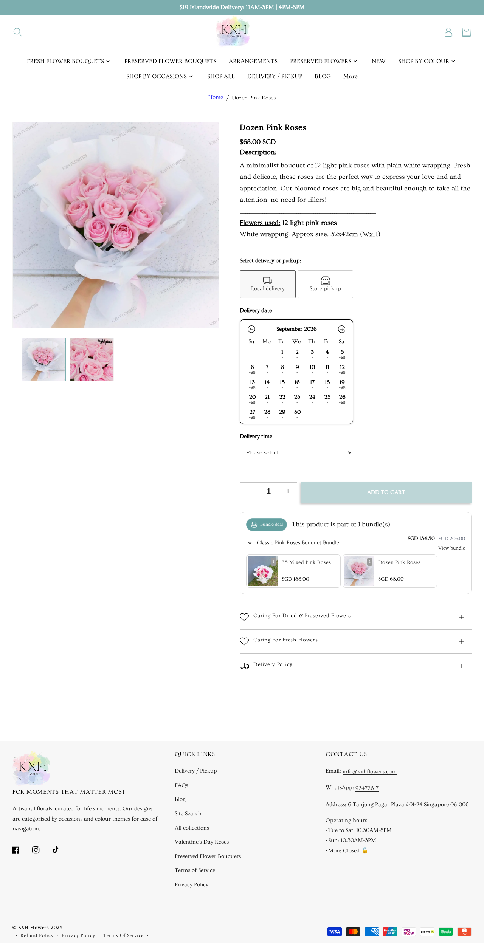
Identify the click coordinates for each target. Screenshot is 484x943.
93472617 (367, 788)
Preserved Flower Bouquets (208, 856)
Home (215, 97)
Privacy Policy (191, 884)
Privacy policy (78, 935)
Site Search (188, 813)
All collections (192, 828)
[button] (17, 32)
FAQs (181, 785)
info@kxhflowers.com (370, 772)
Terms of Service (195, 870)
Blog (180, 799)
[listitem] (268, 284)
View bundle (451, 548)
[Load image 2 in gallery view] (92, 360)
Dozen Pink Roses (254, 97)
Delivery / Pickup (196, 771)
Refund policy (36, 935)
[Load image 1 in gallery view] (44, 360)
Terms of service (123, 935)
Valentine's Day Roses (202, 842)
